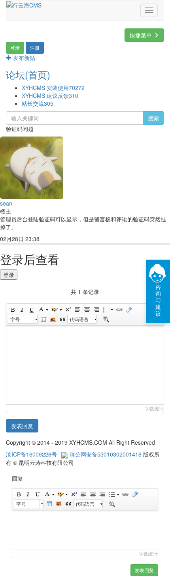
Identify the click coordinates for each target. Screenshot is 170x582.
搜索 (153, 118)
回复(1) (55, 239)
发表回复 (22, 426)
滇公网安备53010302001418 (106, 454)
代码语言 (79, 319)
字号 (15, 319)
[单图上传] (53, 319)
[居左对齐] (77, 310)
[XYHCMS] (24, 4)
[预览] (106, 319)
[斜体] (22, 310)
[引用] (62, 319)
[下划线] (31, 310)
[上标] (68, 310)
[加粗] (12, 310)
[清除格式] (128, 310)
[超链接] (119, 310)
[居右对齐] (96, 310)
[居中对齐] (87, 310)
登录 (8, 275)
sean (6, 203)
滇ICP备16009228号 (31, 454)
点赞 (79, 239)
